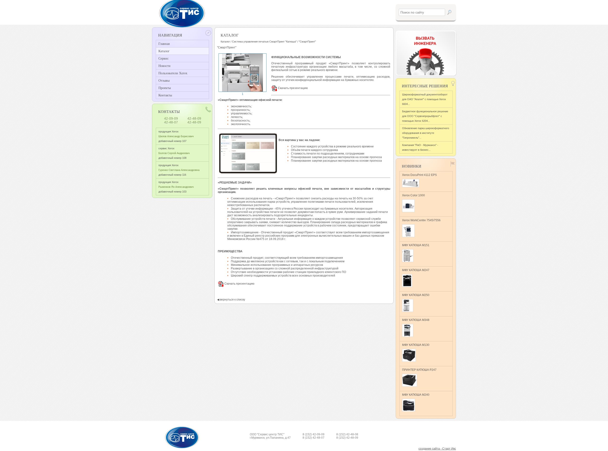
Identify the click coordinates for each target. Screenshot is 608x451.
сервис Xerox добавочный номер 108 (174, 153)
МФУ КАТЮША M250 (415, 295)
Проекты (164, 87)
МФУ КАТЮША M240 (415, 394)
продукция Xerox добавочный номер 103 (176, 187)
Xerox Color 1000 (413, 195)
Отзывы (164, 80)
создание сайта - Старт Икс (437, 448)
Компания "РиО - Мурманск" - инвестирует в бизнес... (420, 147)
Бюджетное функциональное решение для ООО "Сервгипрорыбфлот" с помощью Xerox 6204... (425, 116)
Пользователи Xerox (172, 73)
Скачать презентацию (292, 88)
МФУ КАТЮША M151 (415, 245)
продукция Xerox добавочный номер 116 (179, 170)
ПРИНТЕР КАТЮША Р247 (419, 369)
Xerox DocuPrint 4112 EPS (419, 175)
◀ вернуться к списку (231, 299)
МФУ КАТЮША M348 (415, 320)
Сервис (163, 58)
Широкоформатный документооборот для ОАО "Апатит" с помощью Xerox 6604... (424, 99)
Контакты (165, 95)
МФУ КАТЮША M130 (415, 345)
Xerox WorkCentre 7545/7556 (421, 220)
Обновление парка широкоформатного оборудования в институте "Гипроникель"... (425, 133)
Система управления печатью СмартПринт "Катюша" (264, 41)
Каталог (164, 51)
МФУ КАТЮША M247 (415, 270)
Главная (164, 43)
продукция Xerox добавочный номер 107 (176, 136)
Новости (164, 65)
